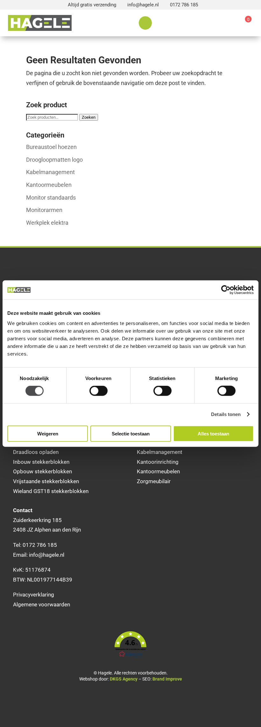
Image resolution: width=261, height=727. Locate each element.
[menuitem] (145, 23)
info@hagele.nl (143, 5)
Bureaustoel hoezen (51, 147)
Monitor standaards (51, 197)
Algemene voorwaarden (41, 604)
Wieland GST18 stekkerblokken (50, 491)
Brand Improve (167, 678)
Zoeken (88, 117)
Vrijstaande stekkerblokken (46, 481)
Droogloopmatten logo (54, 159)
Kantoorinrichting (158, 462)
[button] (130, 644)
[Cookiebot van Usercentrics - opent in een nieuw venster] (226, 290)
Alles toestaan (213, 433)
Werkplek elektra (47, 222)
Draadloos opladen (36, 452)
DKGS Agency (124, 678)
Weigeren (47, 433)
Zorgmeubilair (154, 481)
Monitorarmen (44, 210)
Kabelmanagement (50, 172)
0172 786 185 (184, 5)
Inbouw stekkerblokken (41, 462)
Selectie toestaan (131, 433)
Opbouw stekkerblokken (42, 471)
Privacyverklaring (33, 594)
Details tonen (226, 414)
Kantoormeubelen (49, 184)
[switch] (98, 391)
